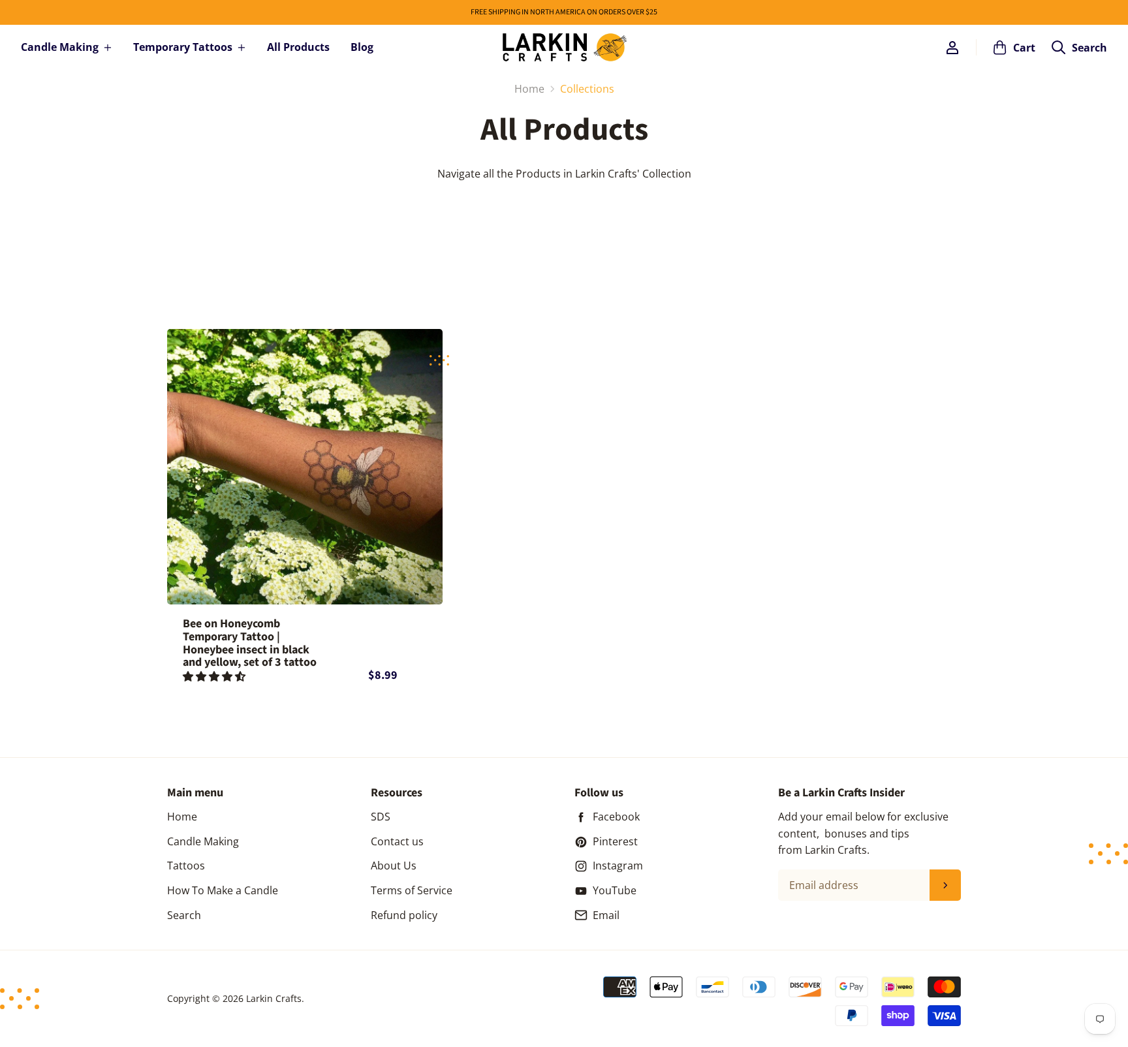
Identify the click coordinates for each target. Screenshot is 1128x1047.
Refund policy (404, 915)
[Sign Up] (945, 885)
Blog (362, 47)
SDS (380, 816)
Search (184, 915)
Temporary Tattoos (182, 47)
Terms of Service (411, 890)
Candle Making (60, 47)
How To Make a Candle (222, 890)
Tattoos (186, 865)
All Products (298, 47)
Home (182, 816)
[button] (215, 676)
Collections (587, 89)
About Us (393, 865)
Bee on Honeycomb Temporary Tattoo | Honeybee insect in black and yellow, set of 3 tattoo (250, 643)
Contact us (397, 841)
